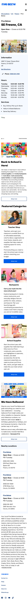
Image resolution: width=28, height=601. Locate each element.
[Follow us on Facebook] (2, 598)
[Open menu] (26, 4)
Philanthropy (5, 592)
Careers (3, 585)
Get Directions (6, 69)
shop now (14, 439)
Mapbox (20, 138)
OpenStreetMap (24, 138)
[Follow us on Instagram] (6, 598)
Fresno (17, 14)
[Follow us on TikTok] (13, 598)
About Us (4, 589)
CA (12, 14)
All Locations (5, 14)
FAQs (2, 581)
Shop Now (14, 199)
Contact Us (4, 578)
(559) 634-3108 (15, 74)
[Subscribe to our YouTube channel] (9, 598)
